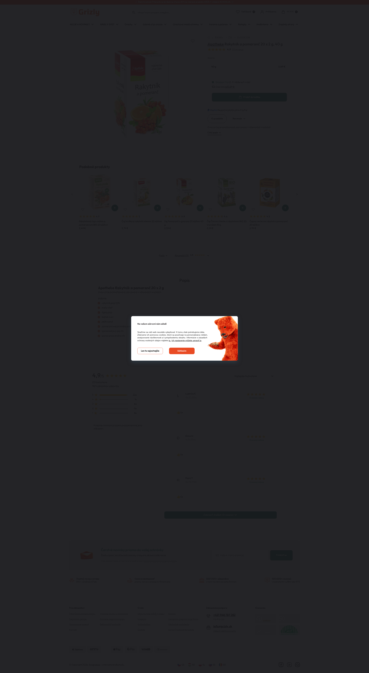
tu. (170, 340)
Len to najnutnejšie (150, 351)
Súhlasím (181, 351)
